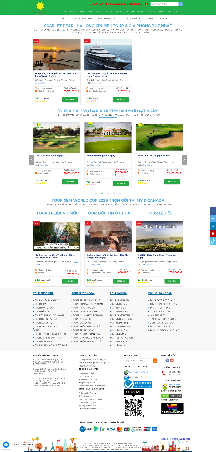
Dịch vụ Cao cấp (86, 376)
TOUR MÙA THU (42, 304)
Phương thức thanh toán (90, 409)
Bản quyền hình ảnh (87, 399)
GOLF (98, 11)
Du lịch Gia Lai (118, 345)
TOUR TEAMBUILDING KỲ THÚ (50, 334)
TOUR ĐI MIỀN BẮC (120, 300)
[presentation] (31, 160)
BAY (90, 11)
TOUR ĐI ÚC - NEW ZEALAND (88, 315)
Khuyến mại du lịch (87, 383)
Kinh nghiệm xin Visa (88, 379)
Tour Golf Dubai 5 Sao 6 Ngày (59, 155)
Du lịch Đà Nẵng (119, 323)
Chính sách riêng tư (87, 393)
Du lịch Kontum (119, 341)
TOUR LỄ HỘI (41, 345)
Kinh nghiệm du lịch (87, 373)
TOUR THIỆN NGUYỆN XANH (49, 315)
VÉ (127, 11)
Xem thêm (41, 83)
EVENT (141, 11)
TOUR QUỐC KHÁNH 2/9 (46, 300)
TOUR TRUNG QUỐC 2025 (86, 300)
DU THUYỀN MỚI (129, 18)
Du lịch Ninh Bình (120, 311)
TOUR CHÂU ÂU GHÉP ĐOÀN (88, 304)
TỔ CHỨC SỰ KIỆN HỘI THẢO (164, 330)
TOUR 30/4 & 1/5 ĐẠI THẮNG (48, 338)
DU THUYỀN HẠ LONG (107, 18)
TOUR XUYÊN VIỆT (44, 323)
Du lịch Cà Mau (119, 334)
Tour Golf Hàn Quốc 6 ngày (161, 155)
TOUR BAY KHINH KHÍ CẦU (163, 304)
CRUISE (108, 11)
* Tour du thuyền (98, 359)
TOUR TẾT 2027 (59, 345)
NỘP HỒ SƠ (174, 385)
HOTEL (119, 11)
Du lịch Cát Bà (118, 308)
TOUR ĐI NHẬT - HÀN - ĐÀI (86, 334)
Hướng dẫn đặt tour (87, 405)
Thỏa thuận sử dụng (87, 396)
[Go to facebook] (6, 445)
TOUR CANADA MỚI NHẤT (86, 311)
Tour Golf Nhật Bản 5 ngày (109, 155)
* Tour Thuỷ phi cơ (102, 363)
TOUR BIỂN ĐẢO (43, 341)
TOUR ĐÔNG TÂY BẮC (45, 319)
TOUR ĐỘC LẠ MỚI (82, 323)
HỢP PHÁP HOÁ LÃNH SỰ (163, 319)
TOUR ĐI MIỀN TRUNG (121, 315)
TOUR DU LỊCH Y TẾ (160, 326)
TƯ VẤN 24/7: (115, 3)
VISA (72, 11)
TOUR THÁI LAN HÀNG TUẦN (88, 341)
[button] (96, 193)
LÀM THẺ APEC (157, 315)
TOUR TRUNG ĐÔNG (84, 330)
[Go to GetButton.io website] (6, 449)
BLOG (161, 11)
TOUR (63, 11)
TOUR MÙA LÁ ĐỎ (43, 308)
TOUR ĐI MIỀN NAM (120, 326)
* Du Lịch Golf (85, 359)
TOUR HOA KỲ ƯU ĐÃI (84, 308)
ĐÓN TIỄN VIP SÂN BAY (162, 323)
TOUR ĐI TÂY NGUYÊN (121, 338)
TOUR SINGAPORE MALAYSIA (88, 338)
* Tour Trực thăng (86, 363)
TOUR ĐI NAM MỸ (82, 319)
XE (133, 11)
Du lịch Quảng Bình (121, 319)
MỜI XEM (70, 99)
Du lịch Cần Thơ (119, 330)
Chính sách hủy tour (87, 402)
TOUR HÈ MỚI (41, 311)
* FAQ (99, 399)
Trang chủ (65, 18)
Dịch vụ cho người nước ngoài (92, 386)
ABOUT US (172, 11)
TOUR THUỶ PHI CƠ (160, 308)
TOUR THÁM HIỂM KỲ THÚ (86, 326)
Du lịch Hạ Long (119, 304)
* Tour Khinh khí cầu (87, 366)
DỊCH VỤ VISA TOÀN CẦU (162, 311)
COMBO (81, 11)
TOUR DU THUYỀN (83, 18)
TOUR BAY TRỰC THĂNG (162, 300)
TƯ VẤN (151, 11)
